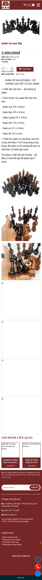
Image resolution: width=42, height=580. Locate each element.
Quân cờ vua (14, 57)
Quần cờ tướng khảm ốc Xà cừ (31, 461)
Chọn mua (26, 69)
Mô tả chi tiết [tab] (7, 74)
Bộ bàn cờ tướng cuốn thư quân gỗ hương (10, 461)
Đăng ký (34, 487)
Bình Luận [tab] (20, 74)
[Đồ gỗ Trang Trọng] (5, 5)
